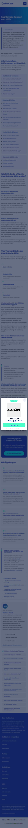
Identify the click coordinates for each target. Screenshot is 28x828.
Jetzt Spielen (14, 425)
